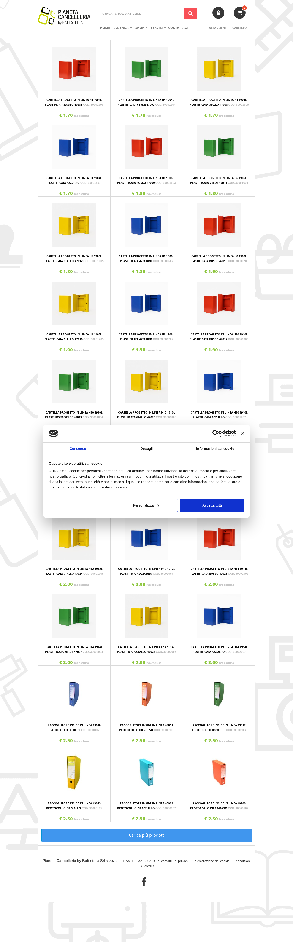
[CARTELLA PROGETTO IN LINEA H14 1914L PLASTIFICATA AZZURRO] (219, 614)
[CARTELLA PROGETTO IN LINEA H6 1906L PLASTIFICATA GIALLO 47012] (74, 223)
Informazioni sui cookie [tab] (215, 448)
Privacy (183, 861)
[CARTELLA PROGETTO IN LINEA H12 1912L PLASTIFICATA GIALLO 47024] (74, 536)
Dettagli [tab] (146, 448)
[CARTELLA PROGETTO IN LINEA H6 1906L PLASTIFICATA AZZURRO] (147, 223)
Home (105, 27)
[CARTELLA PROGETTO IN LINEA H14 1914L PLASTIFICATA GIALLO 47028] (147, 614)
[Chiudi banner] (242, 433)
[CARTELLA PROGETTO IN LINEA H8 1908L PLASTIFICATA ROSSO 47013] (219, 223)
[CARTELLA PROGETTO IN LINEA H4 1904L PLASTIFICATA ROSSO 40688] (74, 67)
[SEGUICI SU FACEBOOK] (143, 881)
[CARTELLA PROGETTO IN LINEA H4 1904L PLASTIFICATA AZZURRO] (74, 145)
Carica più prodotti (147, 835)
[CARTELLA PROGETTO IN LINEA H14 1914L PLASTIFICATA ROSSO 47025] (219, 536)
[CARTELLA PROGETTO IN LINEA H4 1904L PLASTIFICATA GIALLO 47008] (219, 67)
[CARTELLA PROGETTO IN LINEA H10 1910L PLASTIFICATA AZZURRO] (219, 379)
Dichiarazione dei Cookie (212, 861)
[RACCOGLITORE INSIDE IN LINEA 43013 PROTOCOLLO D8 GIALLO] (74, 770)
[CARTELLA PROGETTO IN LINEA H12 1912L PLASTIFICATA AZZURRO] (147, 536)
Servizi (157, 27)
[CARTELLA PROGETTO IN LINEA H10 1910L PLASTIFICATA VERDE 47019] (74, 379)
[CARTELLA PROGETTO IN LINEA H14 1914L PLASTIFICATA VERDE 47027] (74, 614)
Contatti (166, 861)
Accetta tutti (212, 505)
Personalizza (143, 505)
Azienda (122, 27)
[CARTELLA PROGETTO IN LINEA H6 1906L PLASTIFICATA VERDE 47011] (219, 145)
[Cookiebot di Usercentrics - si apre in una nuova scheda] (216, 433)
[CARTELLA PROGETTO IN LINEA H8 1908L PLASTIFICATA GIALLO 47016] (74, 301)
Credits (149, 866)
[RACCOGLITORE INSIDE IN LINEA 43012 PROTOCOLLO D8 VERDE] (219, 692)
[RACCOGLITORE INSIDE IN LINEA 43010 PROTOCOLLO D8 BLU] (74, 692)
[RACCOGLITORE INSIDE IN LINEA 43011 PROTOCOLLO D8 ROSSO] (147, 692)
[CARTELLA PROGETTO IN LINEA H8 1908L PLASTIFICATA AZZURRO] (147, 301)
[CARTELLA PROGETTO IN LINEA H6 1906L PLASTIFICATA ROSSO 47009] (147, 145)
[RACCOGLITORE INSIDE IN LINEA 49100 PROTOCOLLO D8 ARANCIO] (219, 770)
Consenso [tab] (78, 448)
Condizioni (243, 861)
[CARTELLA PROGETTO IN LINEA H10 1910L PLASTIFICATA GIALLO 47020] (147, 379)
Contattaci (178, 27)
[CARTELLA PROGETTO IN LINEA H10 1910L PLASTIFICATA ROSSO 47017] (219, 301)
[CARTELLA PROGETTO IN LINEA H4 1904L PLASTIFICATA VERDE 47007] (147, 67)
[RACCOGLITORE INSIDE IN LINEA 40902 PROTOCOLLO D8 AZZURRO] (147, 770)
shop (140, 27)
